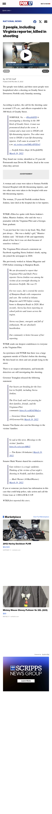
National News (12, 21)
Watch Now (45, 3)
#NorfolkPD (31, 117)
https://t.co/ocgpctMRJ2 (19, 446)
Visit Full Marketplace (41, 517)
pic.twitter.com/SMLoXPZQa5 (27, 144)
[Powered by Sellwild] (45, 654)
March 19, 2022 (16, 153)
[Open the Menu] (4, 4)
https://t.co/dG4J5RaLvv (30, 410)
